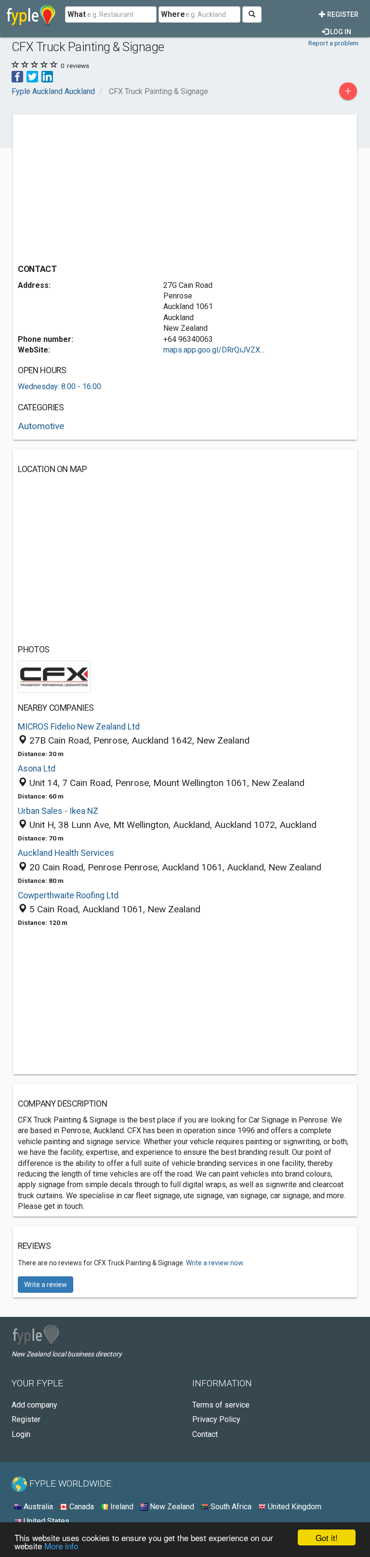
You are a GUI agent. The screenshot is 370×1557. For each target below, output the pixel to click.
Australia (37, 1506)
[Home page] (31, 14)
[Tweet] (32, 76)
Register (342, 14)
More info (61, 1546)
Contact (205, 1434)
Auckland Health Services (66, 853)
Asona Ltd (36, 768)
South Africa (230, 1506)
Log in (340, 32)
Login (21, 1434)
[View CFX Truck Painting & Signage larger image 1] (54, 675)
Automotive (41, 426)
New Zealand (171, 1506)
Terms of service (221, 1404)
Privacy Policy (216, 1419)
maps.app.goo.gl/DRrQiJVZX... (213, 349)
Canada (80, 1506)
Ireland (120, 1506)
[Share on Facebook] (17, 76)
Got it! (327, 1537)
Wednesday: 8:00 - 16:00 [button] (59, 386)
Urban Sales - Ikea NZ (58, 811)
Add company (34, 1404)
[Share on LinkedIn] (47, 76)
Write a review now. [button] (215, 1263)
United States (45, 1521)
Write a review (45, 1284)
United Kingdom (293, 1506)
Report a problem (333, 43)
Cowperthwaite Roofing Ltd (68, 895)
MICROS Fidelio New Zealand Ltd (79, 726)
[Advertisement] (99, 186)
